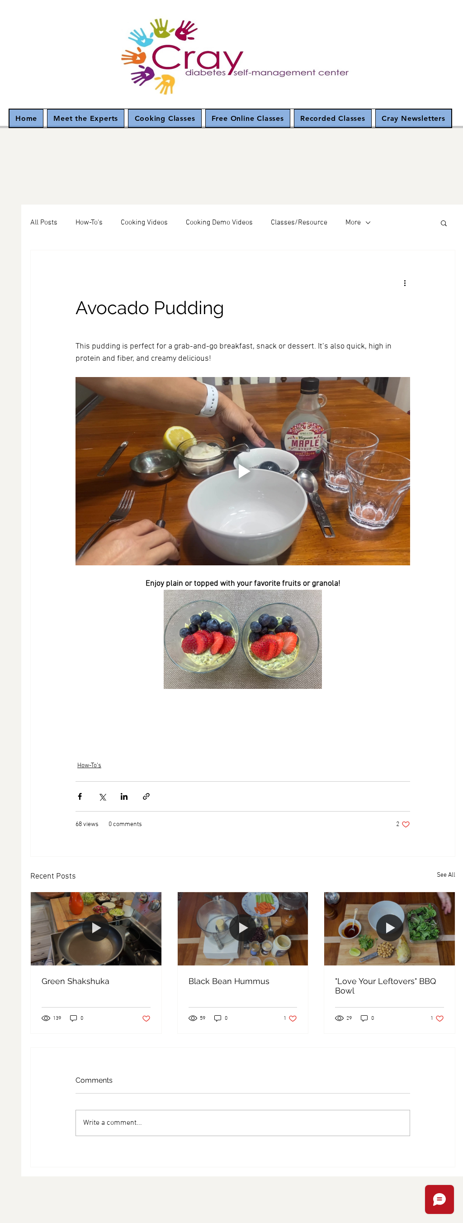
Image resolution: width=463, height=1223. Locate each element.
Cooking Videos (144, 222)
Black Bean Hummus (229, 981)
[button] (443, 222)
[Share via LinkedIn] (124, 796)
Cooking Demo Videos (219, 222)
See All (446, 875)
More (353, 222)
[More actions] (404, 282)
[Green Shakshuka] (96, 928)
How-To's (89, 222)
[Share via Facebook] (80, 796)
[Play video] (243, 471)
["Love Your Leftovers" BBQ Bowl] (389, 928)
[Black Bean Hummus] (243, 928)
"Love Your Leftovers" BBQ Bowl (385, 985)
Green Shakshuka (75, 981)
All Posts (43, 222)
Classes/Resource (299, 222)
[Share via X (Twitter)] (102, 796)
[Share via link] (146, 796)
